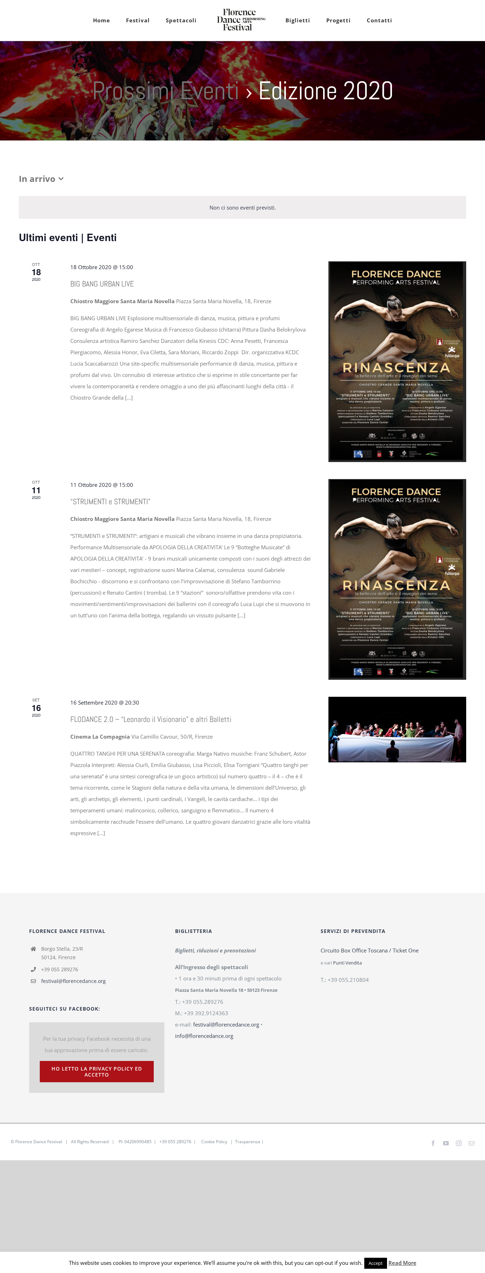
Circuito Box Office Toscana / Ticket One (370, 950)
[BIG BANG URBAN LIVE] (397, 361)
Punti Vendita (347, 963)
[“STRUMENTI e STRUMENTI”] (397, 579)
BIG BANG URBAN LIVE (102, 284)
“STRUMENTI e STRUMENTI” (110, 501)
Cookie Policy (214, 1142)
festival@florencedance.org (73, 981)
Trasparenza (247, 1142)
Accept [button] (376, 1263)
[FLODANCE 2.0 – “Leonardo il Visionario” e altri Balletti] (397, 729)
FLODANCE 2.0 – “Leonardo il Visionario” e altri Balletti (150, 719)
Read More (402, 1262)
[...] (129, 397)
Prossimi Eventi (165, 90)
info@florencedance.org (204, 1035)
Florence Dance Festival (38, 1142)
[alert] (242, 207)
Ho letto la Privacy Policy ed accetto (96, 1071)
